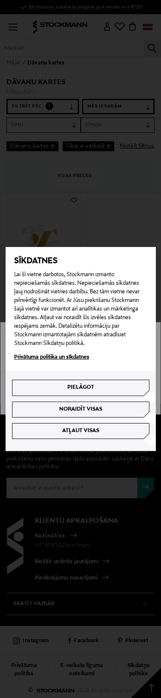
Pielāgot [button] (80, 387)
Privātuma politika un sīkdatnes (51, 357)
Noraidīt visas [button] (80, 409)
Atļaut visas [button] (80, 431)
